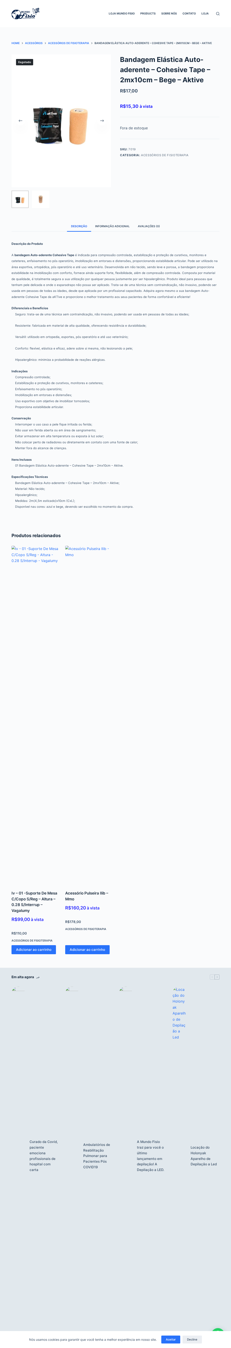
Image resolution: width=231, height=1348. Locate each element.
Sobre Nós (169, 13)
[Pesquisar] (217, 13)
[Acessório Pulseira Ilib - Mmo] (88, 715)
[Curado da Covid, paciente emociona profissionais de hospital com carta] (18, 1156)
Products (148, 13)
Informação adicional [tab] (112, 226)
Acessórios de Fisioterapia (165, 155)
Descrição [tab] (79, 226)
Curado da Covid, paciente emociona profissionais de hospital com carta (44, 1156)
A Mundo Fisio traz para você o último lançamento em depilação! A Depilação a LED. (150, 1156)
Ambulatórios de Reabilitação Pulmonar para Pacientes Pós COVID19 (96, 1156)
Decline (192, 1339)
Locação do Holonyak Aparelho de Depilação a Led (204, 1155)
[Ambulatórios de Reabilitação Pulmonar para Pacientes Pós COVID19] (72, 1156)
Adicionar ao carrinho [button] (33, 949)
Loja (205, 13)
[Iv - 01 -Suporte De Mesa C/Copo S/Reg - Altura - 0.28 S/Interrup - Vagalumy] (35, 715)
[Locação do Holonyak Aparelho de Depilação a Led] (179, 1156)
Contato (189, 13)
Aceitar (171, 1339)
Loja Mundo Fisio (122, 13)
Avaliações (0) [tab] (149, 226)
